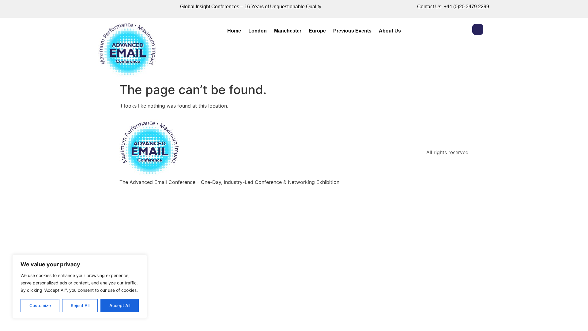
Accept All (119, 305)
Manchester (287, 30)
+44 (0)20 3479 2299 (466, 6)
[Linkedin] (477, 29)
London (257, 30)
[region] (79, 286)
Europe (317, 30)
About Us (390, 30)
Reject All (80, 305)
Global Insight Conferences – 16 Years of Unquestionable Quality (250, 6)
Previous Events (352, 30)
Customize (40, 305)
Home (234, 30)
